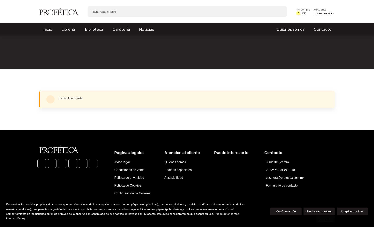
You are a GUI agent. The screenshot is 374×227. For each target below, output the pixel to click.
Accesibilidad (173, 177)
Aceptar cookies (352, 211)
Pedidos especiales (178, 170)
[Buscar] (280, 11)
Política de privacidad (129, 177)
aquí (24, 218)
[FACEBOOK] (52, 163)
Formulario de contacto (282, 185)
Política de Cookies (127, 185)
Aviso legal (122, 162)
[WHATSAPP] (41, 163)
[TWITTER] (62, 163)
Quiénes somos (290, 29)
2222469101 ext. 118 (280, 170)
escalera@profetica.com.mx (285, 177)
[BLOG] (83, 163)
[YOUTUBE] (93, 163)
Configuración (286, 211)
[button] (303, 11)
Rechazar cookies (319, 211)
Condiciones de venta (129, 170)
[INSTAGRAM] (72, 163)
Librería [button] (68, 29)
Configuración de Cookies (132, 193)
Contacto (323, 29)
